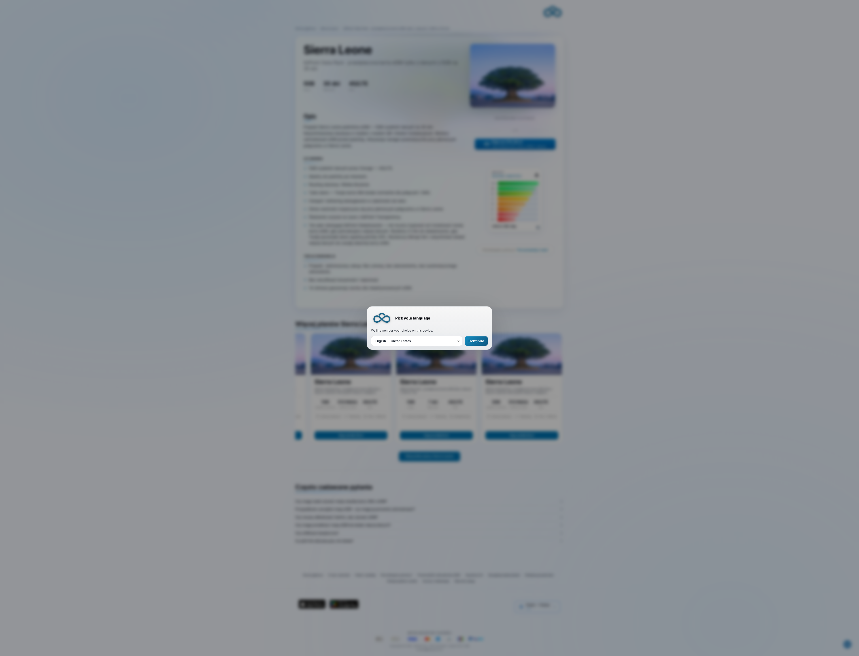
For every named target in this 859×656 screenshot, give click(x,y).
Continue (476, 341)
